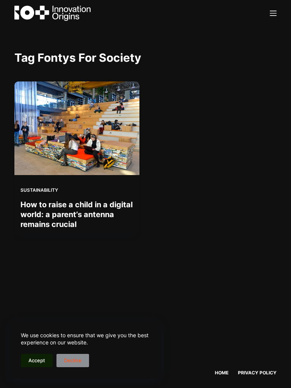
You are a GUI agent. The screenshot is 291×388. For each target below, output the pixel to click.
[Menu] (273, 13)
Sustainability (39, 190)
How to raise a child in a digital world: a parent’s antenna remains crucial (76, 214)
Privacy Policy (257, 372)
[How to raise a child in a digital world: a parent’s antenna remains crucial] (76, 128)
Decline (72, 360)
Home (221, 372)
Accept (36, 360)
